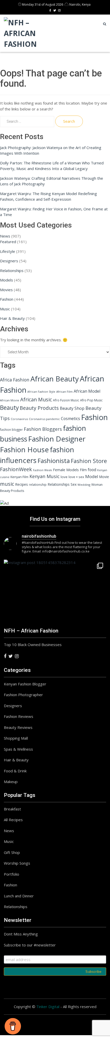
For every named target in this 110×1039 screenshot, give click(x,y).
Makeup (11, 781)
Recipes (21, 484)
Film (83, 469)
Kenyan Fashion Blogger (25, 683)
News (5, 236)
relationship (38, 484)
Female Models (66, 469)
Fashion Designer (56, 439)
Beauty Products (39, 407)
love (64, 477)
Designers (9, 260)
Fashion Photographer (23, 694)
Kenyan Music (44, 476)
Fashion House (24, 449)
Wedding (84, 485)
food (92, 469)
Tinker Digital (47, 1006)
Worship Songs (17, 863)
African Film (64, 391)
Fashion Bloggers (43, 429)
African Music (36, 399)
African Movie (9, 400)
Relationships (12, 270)
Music (5, 308)
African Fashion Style (41, 391)
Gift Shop (12, 852)
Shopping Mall (16, 738)
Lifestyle (7, 251)
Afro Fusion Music (66, 400)
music (7, 483)
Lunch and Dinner (19, 895)
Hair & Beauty (12, 318)
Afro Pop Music (91, 400)
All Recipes (13, 819)
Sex (73, 484)
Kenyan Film (19, 477)
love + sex (76, 477)
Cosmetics (70, 418)
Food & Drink (15, 770)
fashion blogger (11, 429)
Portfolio (11, 874)
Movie (104, 476)
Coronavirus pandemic (44, 419)
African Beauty (54, 378)
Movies (6, 289)
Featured (8, 241)
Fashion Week (42, 470)
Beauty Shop (72, 408)
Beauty (9, 407)
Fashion (6, 299)
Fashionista (54, 460)
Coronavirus (19, 419)
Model (91, 476)
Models (6, 280)
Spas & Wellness (18, 749)
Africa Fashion (14, 380)
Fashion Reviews (18, 716)
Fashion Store (89, 461)
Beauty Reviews (18, 727)
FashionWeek (16, 469)
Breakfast (12, 808)
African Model (87, 391)
